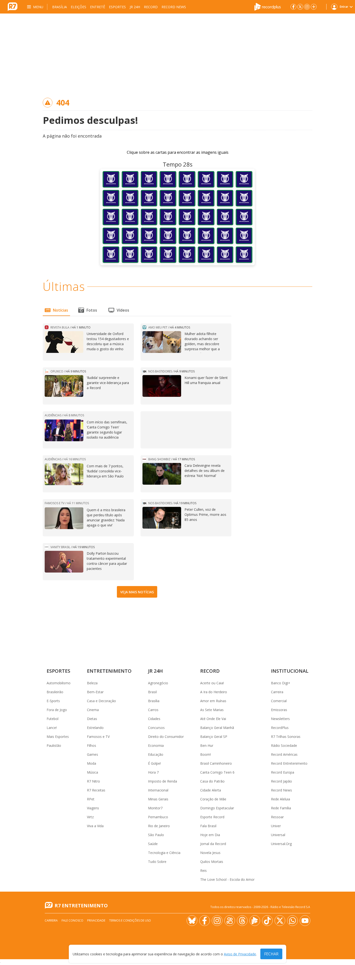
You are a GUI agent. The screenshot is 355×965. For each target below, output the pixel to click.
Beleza (92, 683)
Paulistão (54, 745)
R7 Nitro (93, 781)
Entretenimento (109, 671)
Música (92, 772)
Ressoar (277, 817)
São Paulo (156, 834)
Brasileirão (55, 692)
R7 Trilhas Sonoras (285, 736)
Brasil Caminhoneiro (216, 763)
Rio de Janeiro (159, 826)
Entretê (97, 7)
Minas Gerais (158, 799)
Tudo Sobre (157, 861)
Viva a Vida (95, 826)
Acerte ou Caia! (212, 683)
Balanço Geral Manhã (217, 727)
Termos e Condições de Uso (130, 920)
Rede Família (281, 808)
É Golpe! (154, 763)
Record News (174, 7)
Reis (203, 870)
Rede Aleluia (280, 799)
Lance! (52, 727)
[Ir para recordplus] (254, 920)
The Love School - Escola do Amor (227, 879)
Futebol (52, 718)
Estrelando (95, 727)
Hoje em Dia (210, 834)
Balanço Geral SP (213, 736)
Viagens (93, 808)
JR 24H (135, 7)
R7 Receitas (96, 790)
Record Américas (284, 754)
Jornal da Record (213, 843)
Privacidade (96, 920)
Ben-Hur (206, 745)
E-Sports (53, 701)
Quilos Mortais (211, 861)
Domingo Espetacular (217, 808)
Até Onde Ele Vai (213, 718)
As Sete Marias (212, 709)
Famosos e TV (98, 736)
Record (151, 7)
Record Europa (282, 772)
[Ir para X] (300, 7)
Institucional (289, 671)
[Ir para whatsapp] (292, 920)
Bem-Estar (95, 692)
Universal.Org (281, 843)
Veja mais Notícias (137, 592)
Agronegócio (158, 683)
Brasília (59, 7)
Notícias (60, 310)
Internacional (158, 790)
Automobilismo (59, 683)
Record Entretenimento (289, 763)
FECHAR (271, 954)
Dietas (92, 718)
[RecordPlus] (267, 6)
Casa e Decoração (101, 701)
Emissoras (279, 709)
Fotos (91, 310)
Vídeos (123, 310)
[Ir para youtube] (305, 920)
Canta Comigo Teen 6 (217, 772)
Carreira (277, 692)
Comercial (279, 701)
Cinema (93, 709)
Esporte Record (212, 817)
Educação (155, 754)
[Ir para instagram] (307, 7)
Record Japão (281, 781)
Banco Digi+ (280, 683)
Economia (156, 745)
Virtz (90, 817)
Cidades (154, 718)
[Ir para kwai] (229, 920)
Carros (153, 709)
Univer (276, 826)
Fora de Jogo (57, 709)
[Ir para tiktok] (267, 920)
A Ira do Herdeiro (213, 692)
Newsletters (280, 718)
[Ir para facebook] (293, 7)
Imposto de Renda (162, 781)
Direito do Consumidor (166, 736)
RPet (90, 799)
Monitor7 (155, 808)
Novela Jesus (210, 852)
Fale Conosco (72, 920)
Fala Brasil (208, 826)
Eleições (78, 7)
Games (92, 754)
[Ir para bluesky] (192, 920)
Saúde (153, 843)
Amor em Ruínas (213, 701)
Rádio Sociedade (284, 745)
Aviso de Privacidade (240, 954)
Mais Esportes (58, 736)
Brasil (152, 692)
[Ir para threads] (242, 920)
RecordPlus (280, 727)
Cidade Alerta (210, 790)
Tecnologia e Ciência (164, 852)
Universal (278, 834)
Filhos (91, 745)
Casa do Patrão (212, 781)
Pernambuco (158, 817)
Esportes (117, 7)
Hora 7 (153, 772)
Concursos (156, 727)
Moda (91, 763)
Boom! (205, 754)
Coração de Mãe (213, 799)
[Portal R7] (12, 6)
